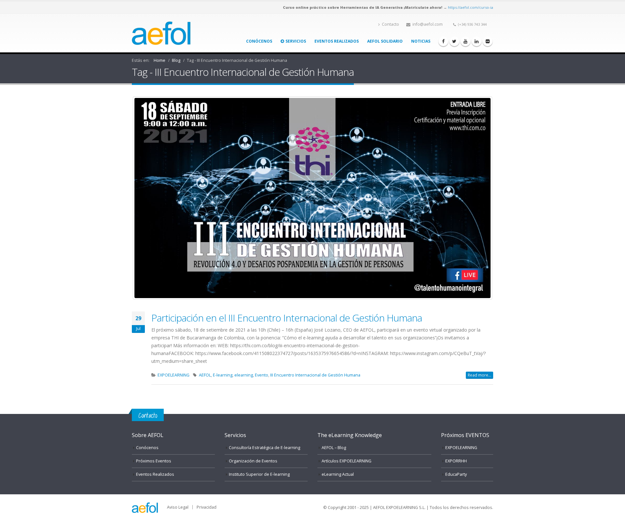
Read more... (479, 375)
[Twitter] (454, 41)
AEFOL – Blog (334, 447)
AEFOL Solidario (385, 41)
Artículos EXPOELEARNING (346, 461)
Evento (261, 375)
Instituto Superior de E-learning (259, 474)
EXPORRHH (456, 461)
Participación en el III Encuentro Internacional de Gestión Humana (286, 317)
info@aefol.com (427, 24)
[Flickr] (488, 41)
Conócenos (259, 41)
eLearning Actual (338, 474)
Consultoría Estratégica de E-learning (264, 447)
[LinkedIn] (476, 41)
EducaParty (456, 474)
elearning (243, 375)
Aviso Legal (177, 507)
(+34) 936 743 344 (472, 24)
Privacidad (206, 507)
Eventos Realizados (336, 41)
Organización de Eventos (253, 461)
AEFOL (205, 375)
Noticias (420, 41)
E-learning (222, 375)
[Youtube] (465, 41)
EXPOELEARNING (173, 375)
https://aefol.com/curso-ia (470, 7)
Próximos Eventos (153, 461)
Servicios (295, 41)
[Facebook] (443, 41)
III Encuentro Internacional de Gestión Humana (315, 375)
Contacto (390, 24)
